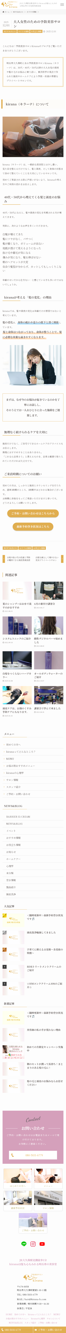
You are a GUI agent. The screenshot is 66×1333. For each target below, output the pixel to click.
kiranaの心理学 (15, 772)
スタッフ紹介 (13, 787)
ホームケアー (13, 859)
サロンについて (53, 1318)
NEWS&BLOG (10, 31)
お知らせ (11, 852)
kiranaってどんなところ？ (21, 751)
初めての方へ (13, 744)
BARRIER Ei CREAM (18, 816)
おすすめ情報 (23, 31)
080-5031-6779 (13, 1329)
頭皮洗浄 (11, 894)
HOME (9, 1314)
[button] (62, 5)
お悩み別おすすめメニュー (20, 765)
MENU (10, 758)
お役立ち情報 (36, 31)
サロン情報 (12, 780)
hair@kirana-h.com (35, 1299)
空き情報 (11, 880)
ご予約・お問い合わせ (50, 1329)
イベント (11, 830)
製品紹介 (11, 887)
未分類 (9, 873)
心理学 (9, 866)
